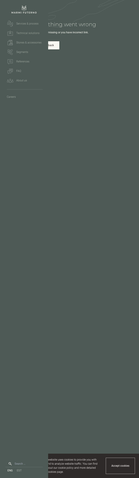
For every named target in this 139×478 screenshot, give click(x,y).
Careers (11, 96)
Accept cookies (120, 465)
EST (19, 470)
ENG (10, 470)
